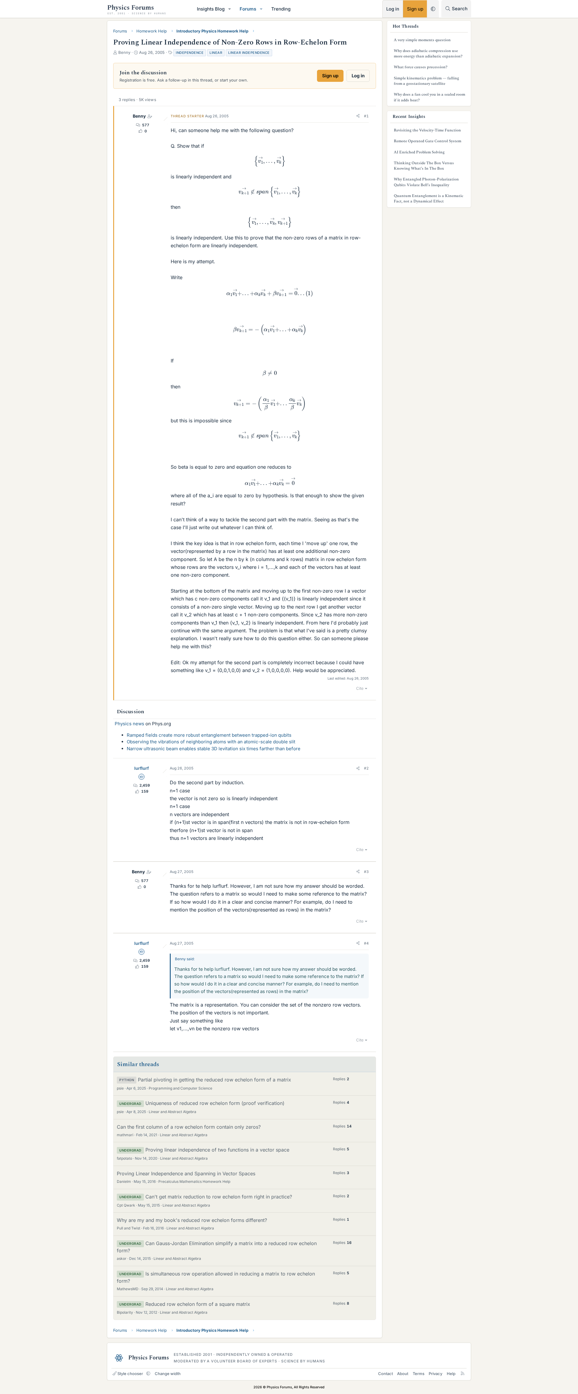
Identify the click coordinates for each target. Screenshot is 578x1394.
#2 (366, 768)
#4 (366, 943)
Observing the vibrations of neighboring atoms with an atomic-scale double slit (211, 742)
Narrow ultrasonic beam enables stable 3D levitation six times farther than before (213, 748)
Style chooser (130, 1373)
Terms (418, 1373)
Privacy (435, 1373)
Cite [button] (360, 688)
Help (451, 1373)
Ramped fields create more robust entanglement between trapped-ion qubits (209, 735)
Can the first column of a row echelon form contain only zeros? (189, 1127)
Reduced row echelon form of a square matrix (197, 1304)
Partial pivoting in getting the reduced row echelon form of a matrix (214, 1080)
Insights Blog (211, 9)
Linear (216, 53)
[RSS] (462, 1374)
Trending (281, 9)
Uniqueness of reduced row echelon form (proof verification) (214, 1103)
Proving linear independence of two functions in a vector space (217, 1150)
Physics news (129, 723)
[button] (229, 8)
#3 (366, 871)
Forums (248, 9)
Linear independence (249, 53)
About (402, 1373)
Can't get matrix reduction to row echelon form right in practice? (218, 1197)
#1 (366, 116)
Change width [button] (168, 1373)
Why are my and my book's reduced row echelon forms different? (192, 1220)
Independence (190, 53)
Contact (385, 1373)
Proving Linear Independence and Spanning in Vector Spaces (186, 1173)
